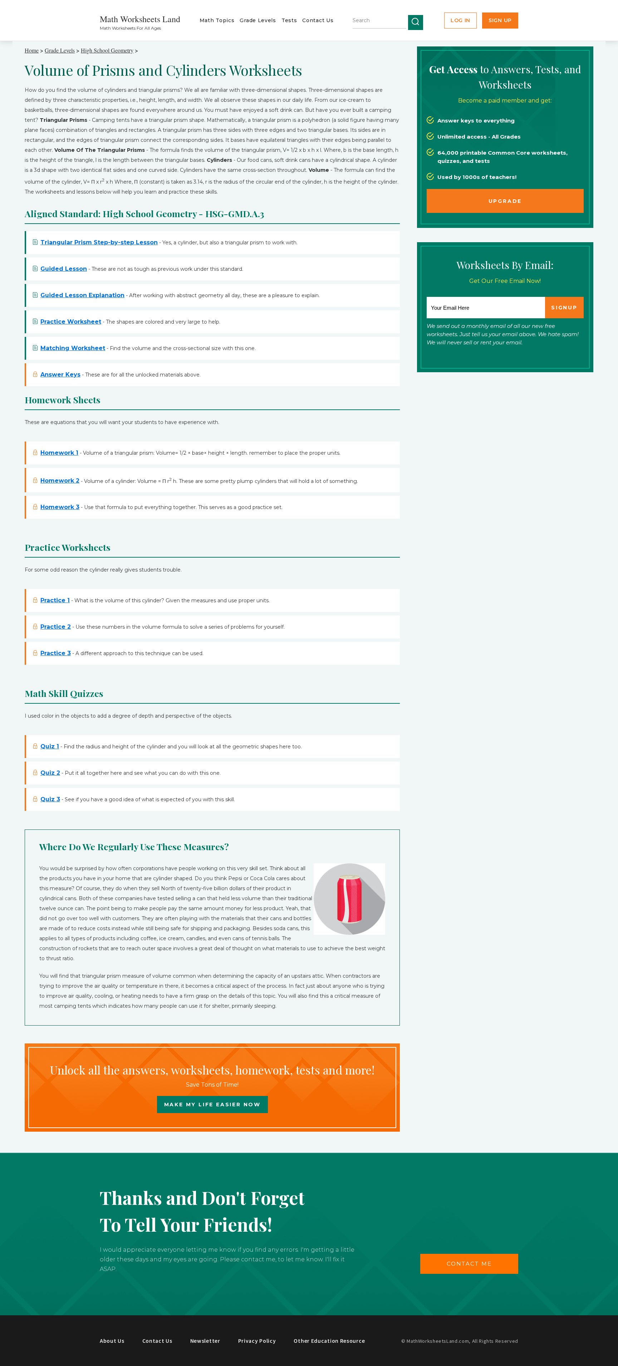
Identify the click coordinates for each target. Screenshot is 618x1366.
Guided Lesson (63, 268)
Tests (289, 20)
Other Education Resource (329, 1340)
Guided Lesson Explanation (82, 295)
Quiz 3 (50, 799)
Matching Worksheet (72, 348)
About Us (112, 1340)
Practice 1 (55, 600)
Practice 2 (55, 626)
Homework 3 (59, 507)
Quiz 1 (49, 746)
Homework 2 (59, 480)
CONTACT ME (469, 1263)
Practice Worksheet (70, 321)
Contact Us (317, 20)
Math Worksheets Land (140, 19)
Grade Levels (258, 20)
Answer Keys (60, 374)
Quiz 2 (50, 772)
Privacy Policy (257, 1340)
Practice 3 (55, 653)
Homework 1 (59, 452)
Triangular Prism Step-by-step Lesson (99, 242)
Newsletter (205, 1340)
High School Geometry (107, 50)
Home (32, 50)
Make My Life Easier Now (212, 1104)
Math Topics (217, 20)
